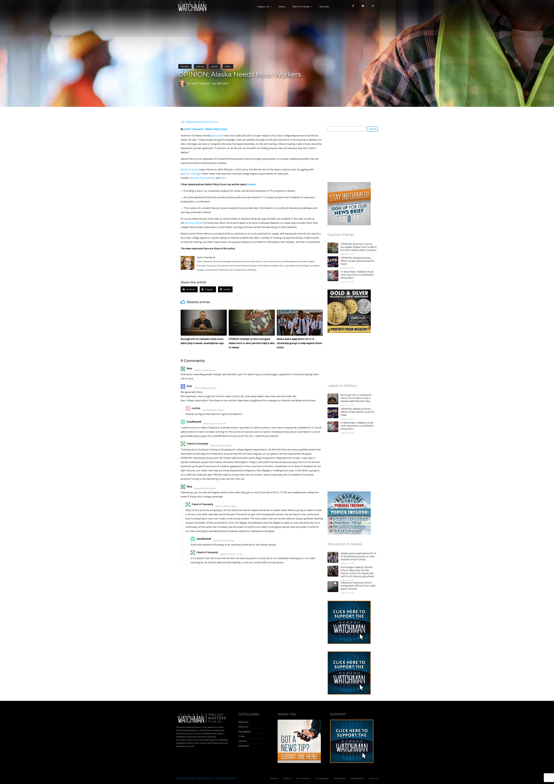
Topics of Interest (301, 6)
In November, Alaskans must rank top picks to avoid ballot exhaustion (357, 274)
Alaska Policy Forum (216, 129)
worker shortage (192, 173)
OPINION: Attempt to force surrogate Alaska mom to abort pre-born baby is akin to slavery (359, 247)
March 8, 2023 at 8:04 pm (205, 488)
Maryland (194, 177)
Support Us (263, 6)
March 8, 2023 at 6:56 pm (213, 410)
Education (185, 66)
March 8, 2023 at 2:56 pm (221, 445)
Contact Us (373, 778)
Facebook (190, 289)
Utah (223, 177)
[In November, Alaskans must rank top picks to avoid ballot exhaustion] (332, 276)
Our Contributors (303, 778)
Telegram (208, 289)
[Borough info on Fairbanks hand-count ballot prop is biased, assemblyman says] (332, 399)
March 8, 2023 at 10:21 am (214, 424)
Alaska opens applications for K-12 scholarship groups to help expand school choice (359, 556)
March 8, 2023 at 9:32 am (205, 370)
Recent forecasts (190, 169)
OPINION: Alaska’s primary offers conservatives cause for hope (358, 261)
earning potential (194, 222)
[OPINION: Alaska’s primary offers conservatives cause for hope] (332, 262)
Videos (281, 6)
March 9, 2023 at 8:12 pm (224, 541)
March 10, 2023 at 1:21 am (231, 554)
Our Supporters (322, 778)
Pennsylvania (207, 177)
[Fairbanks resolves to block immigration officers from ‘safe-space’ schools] (332, 587)
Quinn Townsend (193, 129)
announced (218, 135)
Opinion (214, 66)
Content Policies (357, 778)
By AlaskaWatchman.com (199, 122)
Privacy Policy (339, 778)
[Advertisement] (349, 157)
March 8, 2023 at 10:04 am (205, 388)
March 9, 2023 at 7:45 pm (226, 506)
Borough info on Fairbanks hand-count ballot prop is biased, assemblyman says (356, 398)
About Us (287, 778)
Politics (228, 66)
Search (372, 129)
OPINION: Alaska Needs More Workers (239, 74)
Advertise (324, 6)
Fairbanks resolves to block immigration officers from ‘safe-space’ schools (358, 585)
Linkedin (226, 289)
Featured (200, 66)
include (251, 184)
